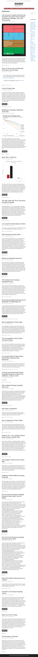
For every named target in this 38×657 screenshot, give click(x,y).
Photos (7, 85)
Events (4, 231)
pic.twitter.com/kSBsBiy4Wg (8, 77)
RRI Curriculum (17, 8)
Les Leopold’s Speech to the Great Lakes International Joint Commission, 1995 (32, 37)
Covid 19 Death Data (8, 88)
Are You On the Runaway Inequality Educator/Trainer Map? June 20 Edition (13, 496)
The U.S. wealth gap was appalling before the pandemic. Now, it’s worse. (33, 47)
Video (17, 369)
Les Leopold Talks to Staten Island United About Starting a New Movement (12, 357)
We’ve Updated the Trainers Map (12, 322)
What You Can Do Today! (9, 615)
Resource (7, 65)
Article (4, 106)
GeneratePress (26, 655)
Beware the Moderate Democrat (12, 258)
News (5, 8)
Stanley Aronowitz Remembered (32, 42)
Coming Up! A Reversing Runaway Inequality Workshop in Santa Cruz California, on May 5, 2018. (12, 374)
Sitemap (28, 8)
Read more (5, 104)
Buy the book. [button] (23, 8)
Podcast (8, 231)
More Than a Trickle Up (9, 157)
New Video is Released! (9, 408)
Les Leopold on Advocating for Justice (13, 224)
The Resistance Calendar (10, 636)
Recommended (7, 369)
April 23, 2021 (21, 80)
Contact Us (32, 8)
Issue (3, 85)
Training (9, 335)
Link (3, 65)
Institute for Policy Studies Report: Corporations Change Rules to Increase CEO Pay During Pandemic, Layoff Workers (33, 56)
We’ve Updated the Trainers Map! (12, 420)
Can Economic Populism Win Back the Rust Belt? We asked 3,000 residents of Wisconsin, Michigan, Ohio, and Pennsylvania (33, 27)
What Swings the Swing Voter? (11, 234)
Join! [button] (7, 8)
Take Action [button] (12, 8)
